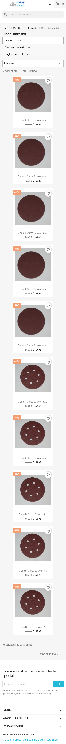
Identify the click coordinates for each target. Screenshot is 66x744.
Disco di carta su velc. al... (33, 514)
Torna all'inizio (49, 654)
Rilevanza (33, 63)
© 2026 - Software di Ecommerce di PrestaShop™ (31, 739)
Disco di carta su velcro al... (33, 120)
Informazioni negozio (18, 734)
